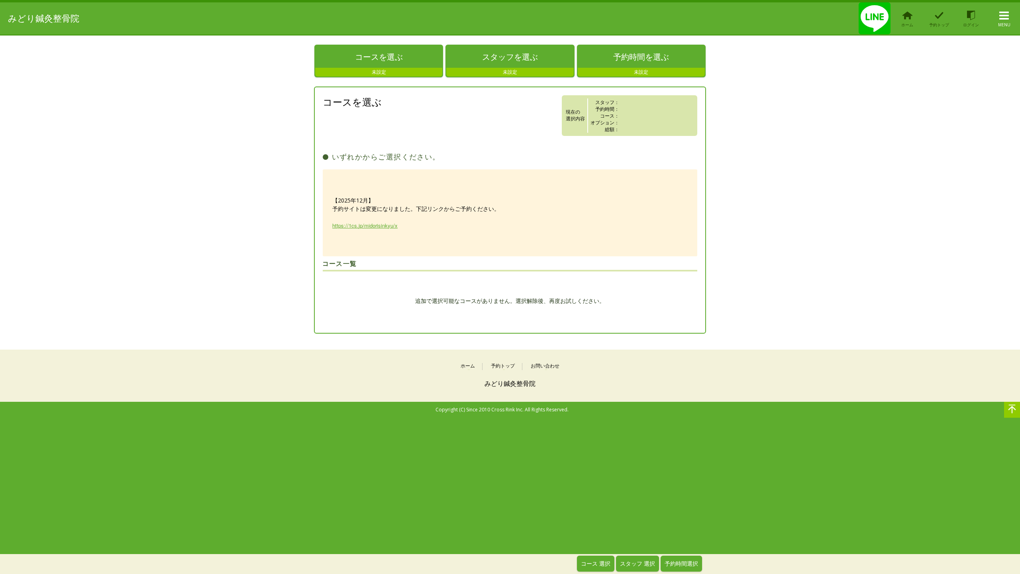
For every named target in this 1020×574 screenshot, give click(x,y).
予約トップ (503, 366)
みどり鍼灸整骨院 (43, 18)
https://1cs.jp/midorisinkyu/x (365, 225)
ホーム (468, 366)
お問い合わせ (545, 366)
